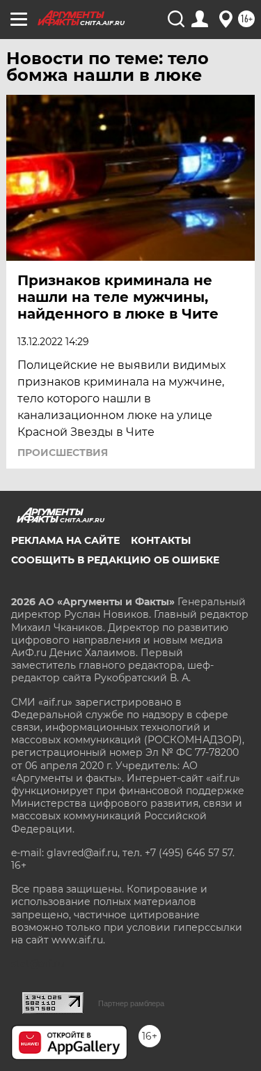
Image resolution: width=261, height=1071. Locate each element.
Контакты (161, 540)
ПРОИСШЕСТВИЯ (62, 452)
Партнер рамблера (131, 1003)
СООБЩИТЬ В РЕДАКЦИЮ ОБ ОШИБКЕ (115, 560)
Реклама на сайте (65, 540)
